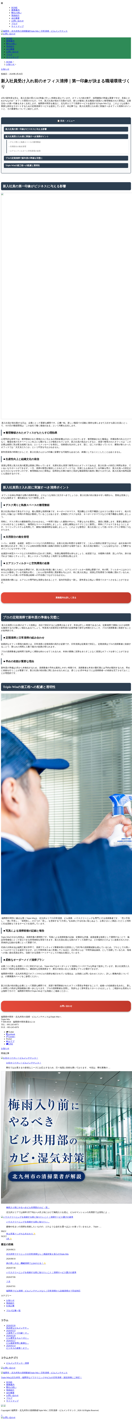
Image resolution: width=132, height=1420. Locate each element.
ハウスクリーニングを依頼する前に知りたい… (28, 1222)
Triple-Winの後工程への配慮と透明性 (22, 165)
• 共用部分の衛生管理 (17, 146)
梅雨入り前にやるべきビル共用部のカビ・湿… (28, 1207)
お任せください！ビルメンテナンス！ (23, 1063)
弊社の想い (16, 13)
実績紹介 (15, 15)
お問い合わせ (17, 21)
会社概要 (15, 18)
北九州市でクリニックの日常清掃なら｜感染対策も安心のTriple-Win (37, 1254)
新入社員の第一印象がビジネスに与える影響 (26, 129)
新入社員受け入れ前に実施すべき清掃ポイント (27, 136)
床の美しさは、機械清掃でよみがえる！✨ (26, 1263)
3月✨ (9, 1239)
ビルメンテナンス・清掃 (17, 1363)
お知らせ (5, 1048)
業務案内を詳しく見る (66, 597)
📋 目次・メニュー (66, 121)
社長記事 (10, 1306)
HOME (14, 7)
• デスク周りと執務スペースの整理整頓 (25, 142)
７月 (8, 1282)
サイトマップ (17, 26)
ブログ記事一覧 (13, 1311)
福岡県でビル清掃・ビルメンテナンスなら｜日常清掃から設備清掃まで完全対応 (43, 1291)
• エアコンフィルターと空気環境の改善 (25, 151)
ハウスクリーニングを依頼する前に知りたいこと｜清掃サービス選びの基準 (41, 1272)
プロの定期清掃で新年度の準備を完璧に (24, 158)
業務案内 (15, 10)
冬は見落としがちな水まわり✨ (21, 1234)
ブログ (14, 24)
